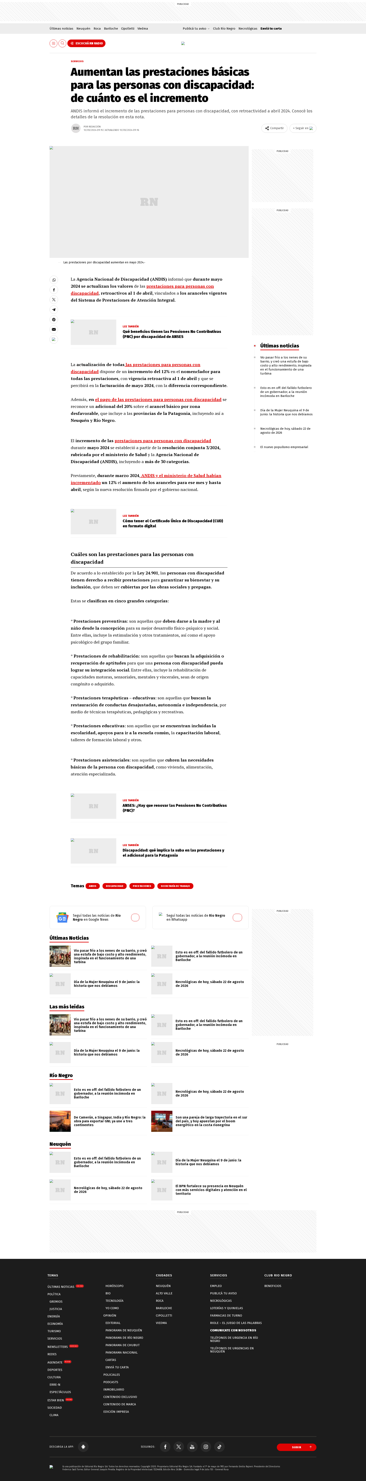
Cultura (54, 1377)
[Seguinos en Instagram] (206, 1446)
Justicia (56, 1309)
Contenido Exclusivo (120, 1397)
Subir (296, 1447)
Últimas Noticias (65, 1287)
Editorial (113, 1323)
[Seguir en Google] (54, 339)
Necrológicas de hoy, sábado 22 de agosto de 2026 (210, 984)
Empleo (216, 1286)
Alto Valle (164, 1293)
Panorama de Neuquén (123, 1330)
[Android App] (83, 1446)
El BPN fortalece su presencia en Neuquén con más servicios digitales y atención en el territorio (211, 1190)
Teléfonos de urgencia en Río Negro (234, 1339)
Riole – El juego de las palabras (236, 1323)
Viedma (142, 28)
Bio (108, 1293)
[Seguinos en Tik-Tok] (219, 1446)
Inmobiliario (113, 1389)
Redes (52, 1354)
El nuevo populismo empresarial (284, 447)
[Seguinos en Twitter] (178, 1446)
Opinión (109, 1315)
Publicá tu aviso (223, 1293)
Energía (53, 1316)
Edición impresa (116, 1412)
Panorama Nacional (121, 1352)
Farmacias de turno (226, 1315)
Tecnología (114, 1301)
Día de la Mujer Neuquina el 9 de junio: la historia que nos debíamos (286, 412)
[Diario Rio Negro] (51, 1473)
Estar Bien (59, 1400)
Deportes (54, 1370)
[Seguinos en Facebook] (165, 1446)
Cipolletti (127, 28)
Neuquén (83, 28)
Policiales (111, 1375)
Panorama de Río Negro (124, 1338)
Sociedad (54, 1408)
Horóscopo (114, 1286)
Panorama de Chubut (122, 1345)
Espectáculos (60, 1392)
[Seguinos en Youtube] (192, 1446)
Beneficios (272, 1286)
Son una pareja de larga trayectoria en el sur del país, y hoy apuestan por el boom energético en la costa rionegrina (211, 1121)
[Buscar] (62, 43)
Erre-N (55, 1385)
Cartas (110, 1360)
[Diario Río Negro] (183, 43)
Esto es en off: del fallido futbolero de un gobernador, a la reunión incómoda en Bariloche (286, 392)
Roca (97, 28)
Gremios (56, 1301)
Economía (55, 1324)
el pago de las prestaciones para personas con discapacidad (158, 399)
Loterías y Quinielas (226, 1308)
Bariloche (111, 28)
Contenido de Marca (119, 1404)
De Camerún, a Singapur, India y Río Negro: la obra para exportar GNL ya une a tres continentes (110, 1121)
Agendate (58, 1362)
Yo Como (112, 1308)
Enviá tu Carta (117, 1367)
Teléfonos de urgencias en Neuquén (232, 1349)
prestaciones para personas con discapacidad (163, 440)
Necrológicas (247, 28)
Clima (54, 1415)
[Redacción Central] (76, 128)
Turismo (54, 1331)
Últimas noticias (61, 28)
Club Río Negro (224, 28)
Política (54, 1294)
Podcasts (110, 1382)
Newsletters (62, 1347)
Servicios (77, 61)
